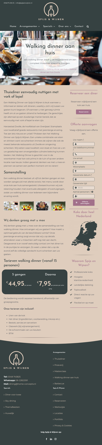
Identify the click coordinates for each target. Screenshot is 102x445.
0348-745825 (14, 377)
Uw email (77, 158)
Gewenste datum (82, 175)
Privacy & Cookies (63, 425)
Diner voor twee (13, 394)
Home (26, 69)
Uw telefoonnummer (83, 148)
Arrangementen (38, 69)
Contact (58, 394)
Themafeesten (12, 407)
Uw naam (78, 140)
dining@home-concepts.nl (22, 384)
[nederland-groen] (83, 221)
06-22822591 (22, 380)
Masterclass (60, 371)
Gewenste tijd (80, 183)
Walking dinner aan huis (56, 69)
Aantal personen (82, 192)
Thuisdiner (59, 359)
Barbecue (59, 383)
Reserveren (60, 401)
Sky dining (10, 401)
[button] (88, 26)
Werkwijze (59, 407)
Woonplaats (79, 167)
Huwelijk (9, 413)
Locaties (58, 413)
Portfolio (58, 419)
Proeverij (58, 365)
